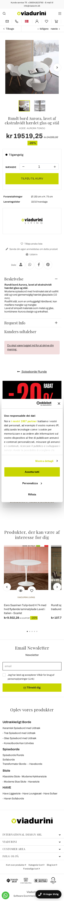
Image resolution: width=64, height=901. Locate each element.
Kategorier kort (36, 865)
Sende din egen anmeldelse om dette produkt (33, 249)
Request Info (14, 322)
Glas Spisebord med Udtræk (20, 738)
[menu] (59, 13)
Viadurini (10, 841)
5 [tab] (40, 634)
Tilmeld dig (33, 687)
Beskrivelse (13, 278)
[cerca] (4, 13)
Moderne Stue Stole (15, 781)
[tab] (32, 279)
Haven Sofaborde (14, 798)
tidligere (44, 28)
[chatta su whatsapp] (5, 895)
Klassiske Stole (11, 776)
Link (31, 679)
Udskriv (33, 254)
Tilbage (10, 28)
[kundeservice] (17, 21)
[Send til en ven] (21, 265)
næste (54, 28)
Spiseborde (11, 749)
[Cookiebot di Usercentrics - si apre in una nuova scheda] (38, 403)
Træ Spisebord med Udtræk (19, 733)
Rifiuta (32, 494)
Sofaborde (9, 759)
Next (57, 67)
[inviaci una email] (7, 21)
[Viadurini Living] (32, 221)
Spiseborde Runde (34, 371)
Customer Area (14, 849)
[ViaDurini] (31, 13)
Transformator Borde (14, 764)
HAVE (7, 787)
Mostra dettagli (44, 460)
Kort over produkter (15, 865)
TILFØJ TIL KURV (32, 178)
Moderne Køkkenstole (34, 776)
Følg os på (11, 856)
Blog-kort (51, 865)
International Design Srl (22, 834)
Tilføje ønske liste (33, 244)
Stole (6, 770)
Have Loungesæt (31, 793)
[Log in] (37, 21)
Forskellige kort (31, 869)
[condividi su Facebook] (39, 265)
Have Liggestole (11, 793)
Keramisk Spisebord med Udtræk (21, 728)
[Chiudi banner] (59, 403)
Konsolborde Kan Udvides (19, 743)
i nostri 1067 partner (24, 421)
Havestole (33, 781)
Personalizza (30, 483)
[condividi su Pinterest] (48, 265)
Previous (7, 67)
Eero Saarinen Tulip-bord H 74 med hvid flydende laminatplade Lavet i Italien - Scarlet (25, 609)
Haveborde (35, 764)
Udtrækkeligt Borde (17, 722)
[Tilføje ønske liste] (32, 590)
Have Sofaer (50, 793)
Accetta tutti (32, 471)
